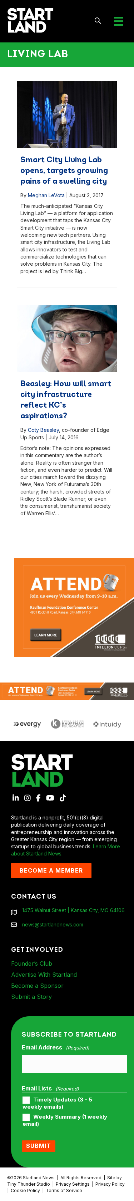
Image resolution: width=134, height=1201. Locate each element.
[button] (98, 21)
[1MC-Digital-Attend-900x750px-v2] (74, 561)
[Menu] (118, 21)
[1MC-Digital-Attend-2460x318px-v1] (67, 691)
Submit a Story (31, 996)
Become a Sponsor (37, 985)
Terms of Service (64, 1190)
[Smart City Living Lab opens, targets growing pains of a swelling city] (67, 114)
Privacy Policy (110, 1184)
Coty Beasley (43, 430)
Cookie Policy (25, 1190)
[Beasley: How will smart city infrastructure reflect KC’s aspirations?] (67, 338)
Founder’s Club (31, 963)
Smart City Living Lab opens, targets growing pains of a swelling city (64, 171)
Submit (38, 1145)
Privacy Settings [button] (73, 1184)
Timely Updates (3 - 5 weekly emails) (57, 1103)
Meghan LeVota (46, 195)
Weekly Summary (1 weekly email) (65, 1120)
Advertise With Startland (44, 974)
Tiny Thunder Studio (28, 1184)
